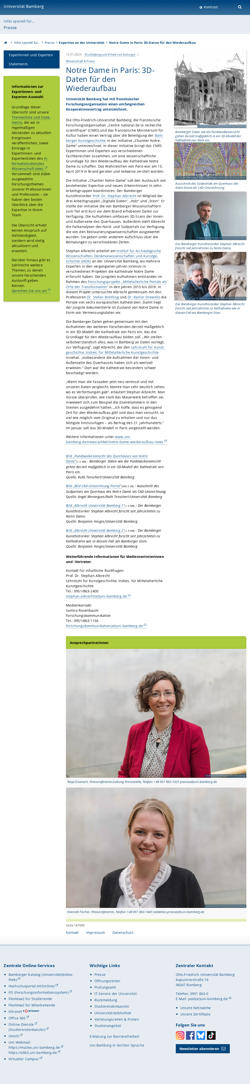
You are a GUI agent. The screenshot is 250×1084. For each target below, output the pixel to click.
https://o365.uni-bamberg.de (33, 1052)
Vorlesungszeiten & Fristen (116, 1019)
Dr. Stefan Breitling (103, 297)
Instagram (180, 1035)
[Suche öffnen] (240, 6)
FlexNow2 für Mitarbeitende (32, 1005)
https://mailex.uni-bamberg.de (34, 1047)
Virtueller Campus (24, 1059)
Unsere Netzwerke (195, 1007)
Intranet (15, 1011)
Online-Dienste (21, 1024)
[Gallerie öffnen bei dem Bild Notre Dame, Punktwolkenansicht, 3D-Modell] (210, 89)
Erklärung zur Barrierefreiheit (114, 1036)
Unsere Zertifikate (195, 1014)
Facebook (190, 1035)
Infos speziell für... (19, 21)
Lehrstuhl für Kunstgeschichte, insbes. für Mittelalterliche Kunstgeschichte (115, 350)
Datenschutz (123, 932)
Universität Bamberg (24, 6)
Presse (10, 27)
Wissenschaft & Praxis (80, 61)
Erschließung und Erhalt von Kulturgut (110, 54)
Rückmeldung (105, 1000)
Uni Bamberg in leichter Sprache (117, 1045)
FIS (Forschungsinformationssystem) (39, 992)
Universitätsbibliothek (112, 1013)
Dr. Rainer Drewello (144, 297)
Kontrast (210, 7)
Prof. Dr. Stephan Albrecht (115, 195)
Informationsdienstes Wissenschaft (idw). (30, 163)
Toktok (211, 1035)
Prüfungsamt (105, 987)
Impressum (95, 932)
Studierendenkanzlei (111, 1006)
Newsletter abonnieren (199, 1048)
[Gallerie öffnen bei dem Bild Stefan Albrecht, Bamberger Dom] (210, 276)
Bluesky (201, 1035)
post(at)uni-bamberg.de (208, 998)
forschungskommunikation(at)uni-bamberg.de (104, 625)
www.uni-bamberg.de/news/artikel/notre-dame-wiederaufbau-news (114, 439)
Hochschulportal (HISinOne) (32, 986)
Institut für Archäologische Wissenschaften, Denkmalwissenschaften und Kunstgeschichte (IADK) (113, 255)
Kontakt (72, 932)
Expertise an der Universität (81, 42)
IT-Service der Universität (115, 993)
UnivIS (14, 1036)
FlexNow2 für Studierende (30, 998)
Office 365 (17, 1018)
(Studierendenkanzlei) (27, 1029)
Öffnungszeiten (107, 981)
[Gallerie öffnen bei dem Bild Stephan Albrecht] (210, 216)
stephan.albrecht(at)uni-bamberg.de (96, 596)
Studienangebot (107, 1025)
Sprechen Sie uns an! (29, 290)
